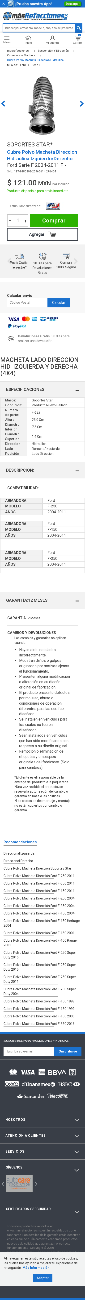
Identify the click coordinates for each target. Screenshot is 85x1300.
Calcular (58, 302)
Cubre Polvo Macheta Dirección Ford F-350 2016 (39, 1024)
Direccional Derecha (18, 861)
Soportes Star (53, 206)
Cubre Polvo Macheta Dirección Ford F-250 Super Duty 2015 (40, 967)
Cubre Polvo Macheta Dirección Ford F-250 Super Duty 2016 (40, 955)
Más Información (35, 1268)
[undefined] (42, 104)
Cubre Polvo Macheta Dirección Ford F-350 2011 (39, 883)
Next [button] (82, 104)
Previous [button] (3, 104)
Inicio (28, 42)
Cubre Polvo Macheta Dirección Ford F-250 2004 (39, 898)
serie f (36, 65)
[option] (42, 104)
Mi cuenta (52, 42)
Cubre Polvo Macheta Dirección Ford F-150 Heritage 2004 (42, 923)
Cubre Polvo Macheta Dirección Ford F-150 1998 (39, 1001)
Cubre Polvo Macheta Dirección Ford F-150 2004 (39, 913)
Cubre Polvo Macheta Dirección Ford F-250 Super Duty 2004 (40, 991)
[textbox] (42, 28)
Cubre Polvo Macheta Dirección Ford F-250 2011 (39, 876)
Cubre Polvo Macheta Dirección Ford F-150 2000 (39, 1016)
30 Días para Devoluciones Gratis (42, 267)
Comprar (54, 220)
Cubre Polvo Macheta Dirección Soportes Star (37, 868)
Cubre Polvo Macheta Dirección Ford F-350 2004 (39, 906)
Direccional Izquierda (19, 853)
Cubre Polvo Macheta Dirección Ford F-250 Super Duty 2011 (40, 979)
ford (23, 65)
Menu (7, 42)
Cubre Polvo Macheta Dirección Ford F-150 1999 (39, 1009)
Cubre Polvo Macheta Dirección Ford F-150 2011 (39, 891)
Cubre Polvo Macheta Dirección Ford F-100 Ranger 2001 (41, 943)
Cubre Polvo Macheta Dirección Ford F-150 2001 (39, 933)
